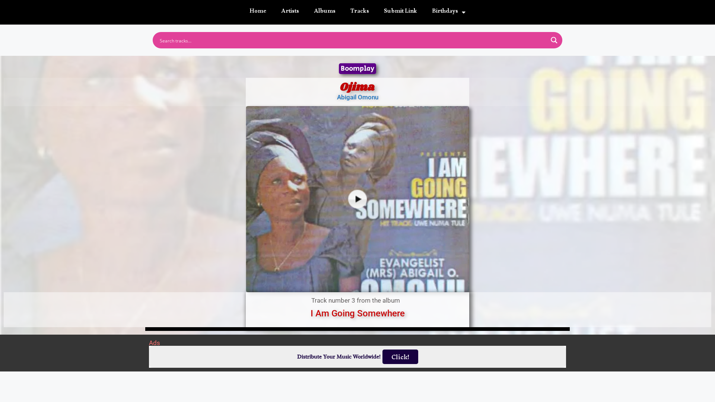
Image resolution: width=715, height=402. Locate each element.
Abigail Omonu (357, 97)
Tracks (359, 12)
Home (258, 12)
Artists (290, 12)
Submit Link (400, 12)
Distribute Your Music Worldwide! (339, 356)
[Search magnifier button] (554, 40)
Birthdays (445, 12)
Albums (325, 12)
